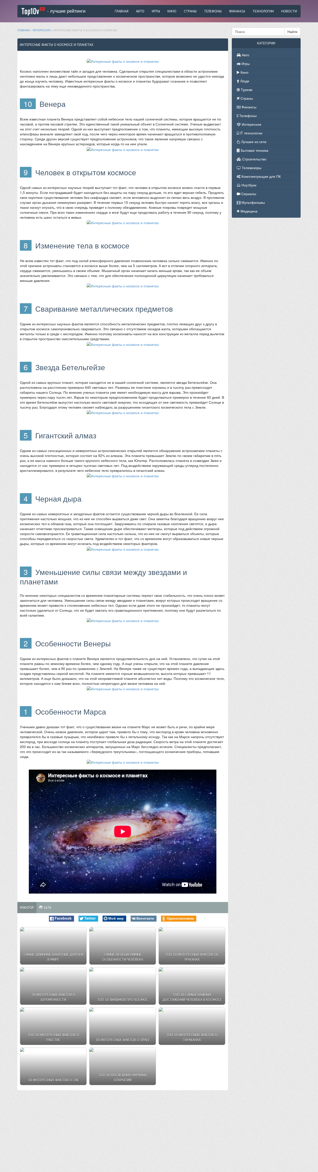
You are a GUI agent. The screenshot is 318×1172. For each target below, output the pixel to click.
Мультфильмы (252, 202)
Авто (140, 11)
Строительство (253, 158)
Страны (190, 11)
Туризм (246, 89)
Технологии (263, 11)
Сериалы (248, 193)
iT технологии (250, 132)
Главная (121, 11)
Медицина (248, 211)
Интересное (251, 124)
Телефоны (213, 11)
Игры (156, 11)
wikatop (27, 907)
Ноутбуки (248, 184)
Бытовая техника (254, 150)
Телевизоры (251, 167)
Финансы (237, 11)
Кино (171, 11)
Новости (289, 11)
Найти (292, 31)
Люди (244, 80)
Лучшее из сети (253, 141)
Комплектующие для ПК (260, 176)
